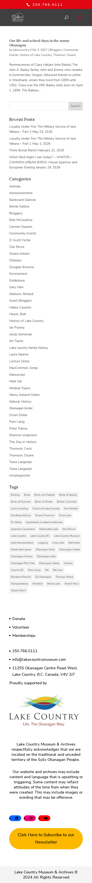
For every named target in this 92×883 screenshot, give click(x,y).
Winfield (37, 583)
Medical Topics (19, 388)
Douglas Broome (21, 267)
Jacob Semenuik (20, 334)
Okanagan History (22, 556)
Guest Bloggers (20, 300)
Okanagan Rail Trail (23, 563)
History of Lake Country (36, 55)
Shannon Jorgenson (23, 435)
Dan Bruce (16, 247)
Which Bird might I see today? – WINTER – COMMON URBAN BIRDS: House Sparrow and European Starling (43, 162)
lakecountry (21, 50)
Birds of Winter (44, 501)
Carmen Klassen (20, 227)
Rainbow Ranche (21, 577)
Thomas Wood (64, 577)
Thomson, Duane (64, 55)
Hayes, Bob (17, 314)
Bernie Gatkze (19, 206)
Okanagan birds (45, 549)
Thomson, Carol (20, 448)
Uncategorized (19, 475)
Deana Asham (19, 253)
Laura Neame (18, 354)
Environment (18, 274)
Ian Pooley (17, 327)
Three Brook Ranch (23, 150)
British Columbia (67, 501)
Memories (74, 542)
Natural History (20, 401)
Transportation (19, 583)
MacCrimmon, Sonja (23, 368)
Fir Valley (16, 522)
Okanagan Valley (49, 563)
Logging (43, 542)
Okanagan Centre (69, 549)
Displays (15, 260)
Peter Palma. (18, 428)
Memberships (24, 635)
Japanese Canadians (23, 529)
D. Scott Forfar (20, 240)
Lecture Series (19, 361)
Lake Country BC (40, 536)
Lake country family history (28, 348)
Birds (27, 495)
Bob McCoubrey (21, 220)
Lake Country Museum (67, 536)
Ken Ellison (69, 529)
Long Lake (58, 542)
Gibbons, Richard (21, 294)
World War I (71, 583)
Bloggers (56, 50)
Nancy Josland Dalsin (24, 395)
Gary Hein (16, 287)
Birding (15, 495)
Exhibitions (17, 280)
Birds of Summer (21, 501)
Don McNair (71, 508)
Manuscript (17, 375)
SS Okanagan (43, 577)
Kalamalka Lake (48, 529)
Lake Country (18, 536)
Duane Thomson (45, 515)
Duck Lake (65, 515)
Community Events (22, 233)
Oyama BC (17, 570)
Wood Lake (53, 583)
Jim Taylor (16, 341)
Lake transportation (22, 542)
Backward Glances (22, 200)
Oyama (68, 563)
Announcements (21, 193)
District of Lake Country (46, 508)
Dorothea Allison (21, 515)
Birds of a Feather (44, 495)
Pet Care (57, 570)
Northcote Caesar (21, 549)
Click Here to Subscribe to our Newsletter (46, 838)
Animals (15, 186)
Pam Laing (17, 422)
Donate (18, 618)
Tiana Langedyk (20, 462)
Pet (47, 570)
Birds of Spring (68, 495)
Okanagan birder (21, 408)
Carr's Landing (19, 508)
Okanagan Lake (46, 556)
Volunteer (20, 627)
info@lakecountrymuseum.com (39, 659)
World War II (18, 590)
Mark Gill (15, 381)
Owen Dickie (18, 415)
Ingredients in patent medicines (44, 522)
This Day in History (23, 442)
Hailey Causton (20, 307)
